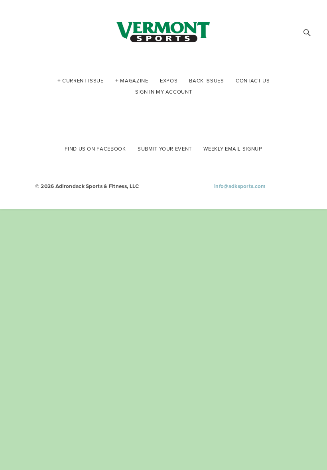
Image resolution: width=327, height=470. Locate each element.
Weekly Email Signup (232, 148)
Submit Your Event (165, 148)
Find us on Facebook (95, 148)
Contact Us (253, 80)
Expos (168, 80)
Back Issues (206, 80)
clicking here (42, 107)
